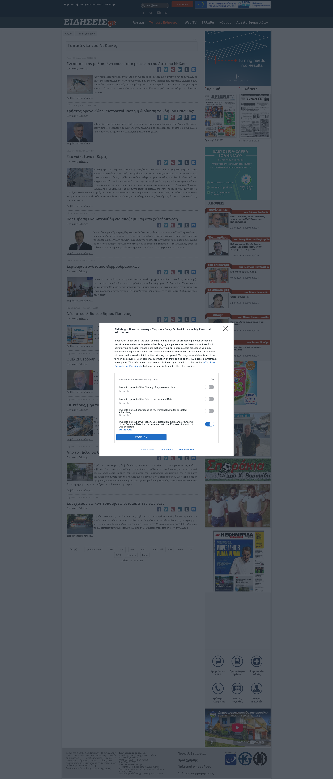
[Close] (226, 329)
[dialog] (166, 389)
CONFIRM (141, 437)
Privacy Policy (186, 449)
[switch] (209, 387)
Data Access (166, 449)
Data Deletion (146, 449)
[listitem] (166, 379)
